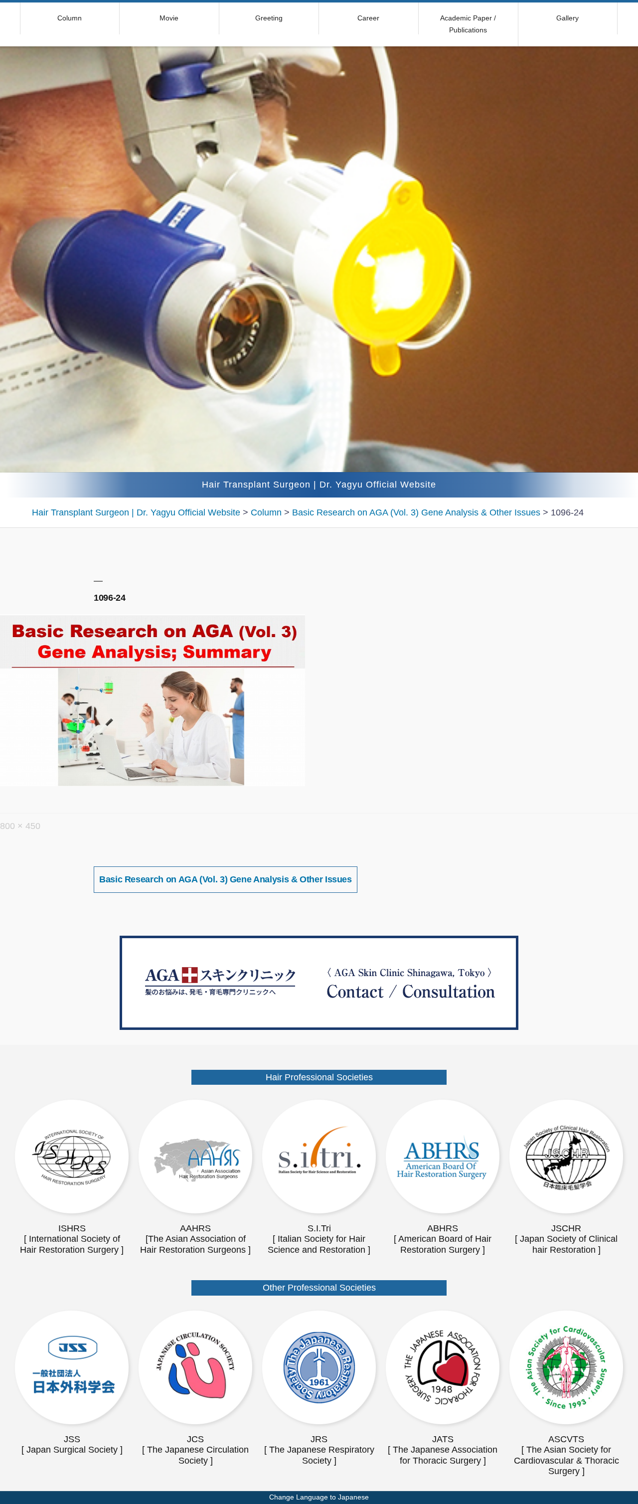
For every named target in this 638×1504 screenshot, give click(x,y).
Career (368, 18)
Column (69, 18)
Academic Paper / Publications (468, 24)
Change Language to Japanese (319, 1497)
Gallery (567, 18)
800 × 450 (20, 826)
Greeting (269, 18)
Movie (169, 18)
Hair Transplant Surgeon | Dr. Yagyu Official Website (319, 485)
